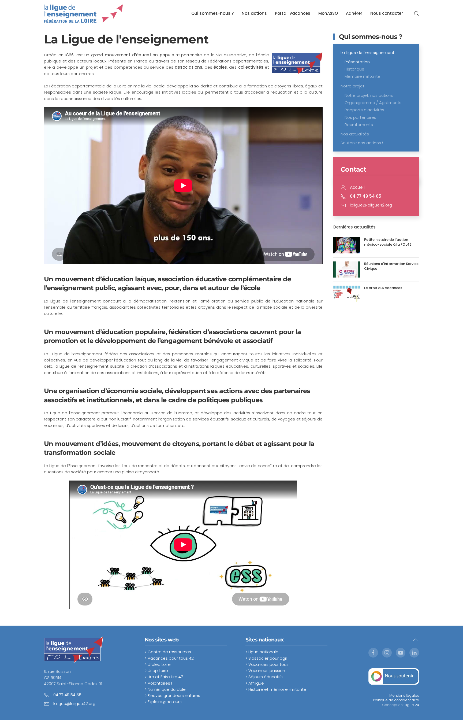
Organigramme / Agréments (373, 102)
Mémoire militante (362, 76)
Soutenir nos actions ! (362, 143)
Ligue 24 (412, 705)
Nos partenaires (360, 117)
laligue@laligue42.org (371, 205)
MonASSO (328, 13)
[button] (416, 13)
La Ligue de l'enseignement (367, 52)
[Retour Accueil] (83, 13)
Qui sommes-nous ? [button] (212, 13)
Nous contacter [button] (386, 13)
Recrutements (359, 124)
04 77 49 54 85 (67, 694)
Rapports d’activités (364, 110)
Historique (354, 69)
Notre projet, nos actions (369, 95)
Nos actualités (355, 134)
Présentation (357, 62)
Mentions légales (404, 695)
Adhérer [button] (354, 13)
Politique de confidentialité (396, 700)
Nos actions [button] (254, 13)
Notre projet (352, 86)
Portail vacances (292, 13)
